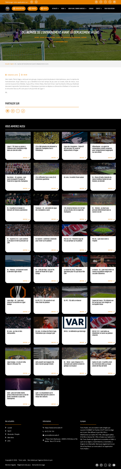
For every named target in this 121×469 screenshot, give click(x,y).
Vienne (83, 37)
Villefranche (66, 37)
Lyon (58, 37)
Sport (37, 37)
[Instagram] (13, 111)
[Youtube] (113, 465)
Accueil (7, 64)
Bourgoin (76, 37)
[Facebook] (7, 111)
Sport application (47, 37)
